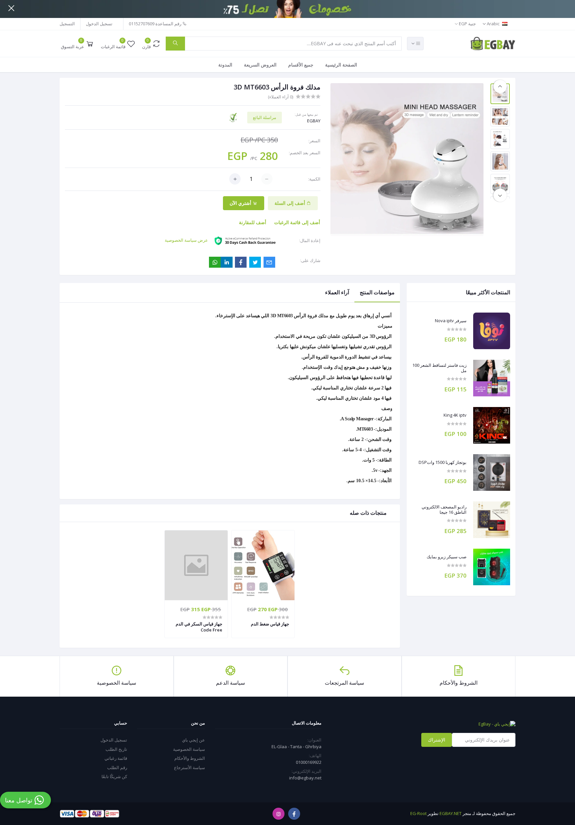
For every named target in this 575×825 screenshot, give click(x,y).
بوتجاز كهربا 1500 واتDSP (443, 462)
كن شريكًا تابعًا (114, 776)
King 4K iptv (455, 415)
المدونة (225, 65)
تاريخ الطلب (116, 749)
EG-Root (418, 813)
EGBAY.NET (451, 813)
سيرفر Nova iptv (451, 321)
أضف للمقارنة (252, 222)
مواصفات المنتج (377, 292)
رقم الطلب (117, 767)
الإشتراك (436, 740)
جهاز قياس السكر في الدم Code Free (199, 627)
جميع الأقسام (300, 65)
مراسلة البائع (264, 117)
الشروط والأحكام (189, 758)
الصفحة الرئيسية (341, 65)
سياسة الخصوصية (189, 749)
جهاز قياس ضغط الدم (270, 624)
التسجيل (67, 24)
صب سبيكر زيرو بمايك (447, 557)
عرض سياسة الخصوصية (186, 240)
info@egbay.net (305, 778)
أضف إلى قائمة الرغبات (297, 222)
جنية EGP (467, 24)
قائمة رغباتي (115, 758)
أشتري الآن (241, 203)
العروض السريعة (260, 65)
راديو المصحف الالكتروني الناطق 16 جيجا (444, 509)
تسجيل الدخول (99, 24)
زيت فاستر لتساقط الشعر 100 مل (439, 368)
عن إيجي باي (193, 740)
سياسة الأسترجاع (189, 767)
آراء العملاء (337, 292)
